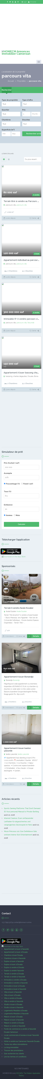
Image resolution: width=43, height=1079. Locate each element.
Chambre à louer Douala (13, 955)
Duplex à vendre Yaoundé (14, 970)
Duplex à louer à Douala (13, 964)
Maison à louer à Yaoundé (14, 1020)
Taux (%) (7, 491)
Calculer (21, 524)
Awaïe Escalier (22, 611)
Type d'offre (27, 100)
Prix (23, 110)
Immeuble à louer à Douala (14, 986)
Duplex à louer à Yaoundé (14, 961)
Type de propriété (10, 100)
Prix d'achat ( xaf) (11, 463)
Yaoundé (30, 323)
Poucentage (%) (13, 484)
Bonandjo (16, 680)
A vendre (36, 195)
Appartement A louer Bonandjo (18, 677)
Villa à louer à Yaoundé (13, 992)
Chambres (6, 120)
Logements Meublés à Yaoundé (16, 1013)
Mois (18, 515)
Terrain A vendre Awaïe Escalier (18, 608)
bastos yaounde (23, 754)
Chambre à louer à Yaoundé (14, 958)
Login (25, 2)
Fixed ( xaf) (28, 484)
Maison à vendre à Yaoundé (14, 1026)
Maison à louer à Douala (13, 1017)
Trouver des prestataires (13, 1050)
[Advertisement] (21, 25)
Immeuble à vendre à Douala (15, 980)
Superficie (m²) (8, 130)
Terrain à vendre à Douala (14, 974)
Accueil (11, 81)
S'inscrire (33, 2)
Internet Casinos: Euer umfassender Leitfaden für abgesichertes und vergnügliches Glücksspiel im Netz (18, 821)
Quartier (5, 110)
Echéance (8, 505)
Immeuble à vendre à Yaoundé (16, 983)
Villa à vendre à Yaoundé (13, 1001)
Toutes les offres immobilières (15, 1044)
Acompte (8, 473)
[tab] (7, 90)
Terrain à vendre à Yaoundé (14, 977)
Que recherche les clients (14, 1053)
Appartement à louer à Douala (16, 952)
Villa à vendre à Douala (13, 998)
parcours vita (22, 205)
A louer (36, 254)
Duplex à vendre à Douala (14, 967)
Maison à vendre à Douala (14, 1023)
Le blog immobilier (11, 1047)
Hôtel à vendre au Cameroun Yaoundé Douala (21, 1041)
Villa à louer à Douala (12, 995)
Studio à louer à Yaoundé (13, 1007)
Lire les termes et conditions (15, 1057)
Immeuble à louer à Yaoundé (15, 989)
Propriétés (21, 81)
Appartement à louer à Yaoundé (16, 949)
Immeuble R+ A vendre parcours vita (22, 319)
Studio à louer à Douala (13, 1004)
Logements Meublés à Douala (15, 1010)
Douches (26, 120)
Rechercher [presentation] (7, 90)
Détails (36, 636)
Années (9, 515)
